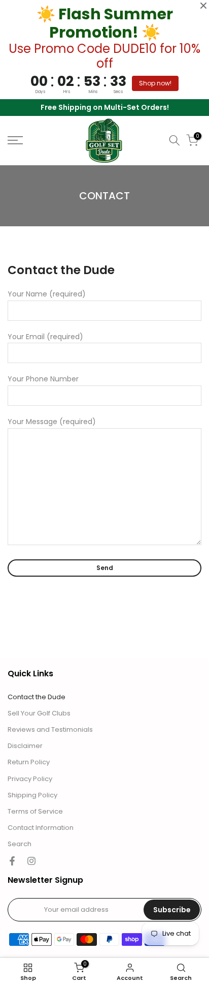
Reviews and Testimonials (50, 729)
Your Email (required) (45, 337)
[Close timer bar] (203, 6)
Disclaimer (25, 746)
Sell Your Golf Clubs (39, 713)
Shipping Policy (32, 795)
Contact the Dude (36, 697)
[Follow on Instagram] (31, 861)
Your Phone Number (43, 379)
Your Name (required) (47, 294)
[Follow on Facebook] (12, 861)
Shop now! (155, 83)
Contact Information (41, 827)
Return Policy (29, 762)
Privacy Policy (30, 779)
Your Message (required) (52, 421)
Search (19, 844)
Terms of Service (35, 811)
